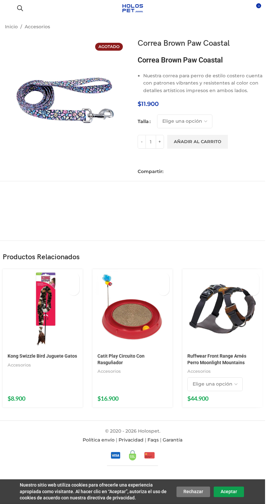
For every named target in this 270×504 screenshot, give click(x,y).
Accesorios (37, 27)
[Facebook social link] (169, 171)
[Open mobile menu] (8, 8)
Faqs (153, 440)
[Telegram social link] (196, 171)
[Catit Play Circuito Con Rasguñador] (133, 309)
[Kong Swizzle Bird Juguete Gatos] (43, 309)
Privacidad (131, 440)
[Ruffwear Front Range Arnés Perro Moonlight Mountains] (222, 309)
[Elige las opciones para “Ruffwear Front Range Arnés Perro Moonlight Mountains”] (253, 278)
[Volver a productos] (248, 27)
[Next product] (256, 27)
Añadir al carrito (197, 141)
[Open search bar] (20, 8)
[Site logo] (132, 8)
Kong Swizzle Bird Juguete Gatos (42, 356)
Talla (143, 121)
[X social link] (178, 171)
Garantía (172, 440)
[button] (73, 278)
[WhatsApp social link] (187, 171)
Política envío (99, 440)
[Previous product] (240, 27)
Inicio (11, 27)
